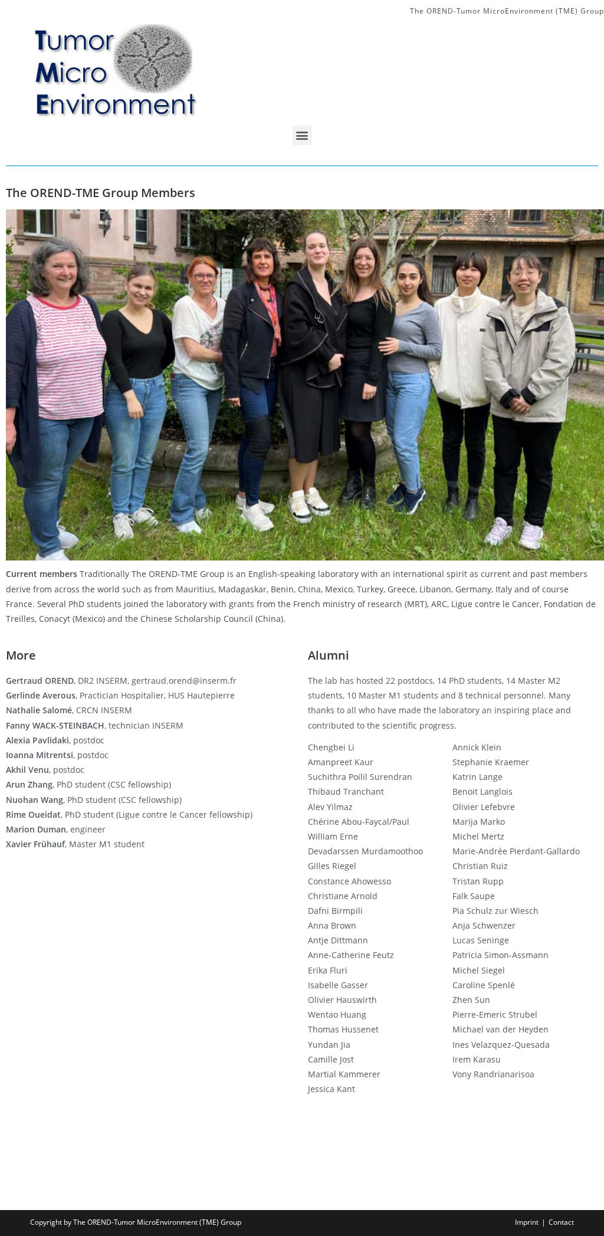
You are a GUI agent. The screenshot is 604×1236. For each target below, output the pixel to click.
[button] (302, 135)
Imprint (527, 1222)
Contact (561, 1222)
